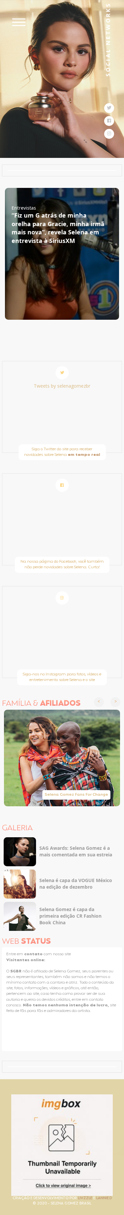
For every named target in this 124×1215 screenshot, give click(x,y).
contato (34, 954)
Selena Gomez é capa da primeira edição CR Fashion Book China (70, 916)
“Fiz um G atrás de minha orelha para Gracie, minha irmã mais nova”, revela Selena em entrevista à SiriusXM (58, 228)
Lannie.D (104, 1198)
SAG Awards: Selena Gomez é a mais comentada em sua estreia (75, 851)
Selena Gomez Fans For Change (76, 795)
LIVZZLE (85, 1198)
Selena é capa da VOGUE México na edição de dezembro (75, 883)
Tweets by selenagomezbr (62, 386)
